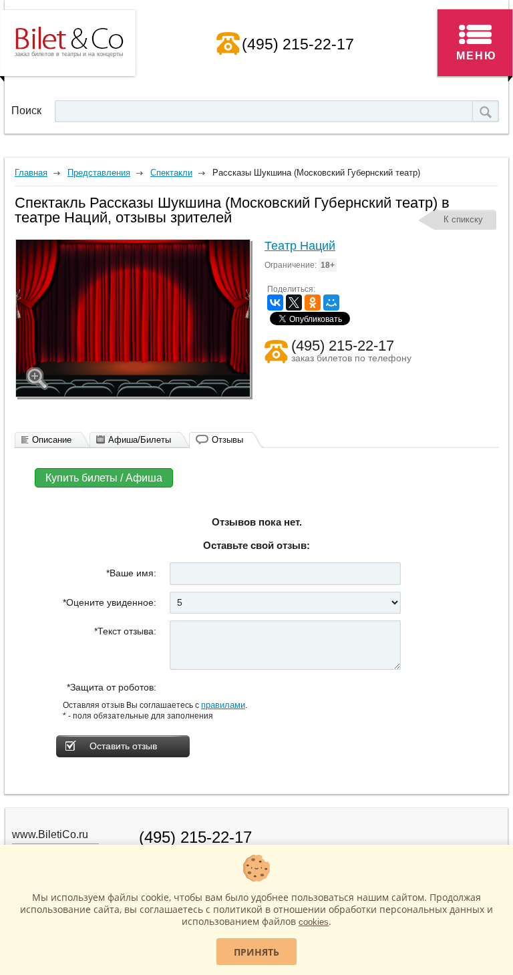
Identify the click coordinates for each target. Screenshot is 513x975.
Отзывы (227, 440)
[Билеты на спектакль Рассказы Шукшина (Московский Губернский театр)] (132, 318)
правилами (223, 705)
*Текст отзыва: (125, 631)
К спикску (463, 219)
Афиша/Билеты (139, 440)
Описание (51, 440)
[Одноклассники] (313, 303)
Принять (256, 952)
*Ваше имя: (131, 573)
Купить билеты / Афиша (103, 477)
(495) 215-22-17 (298, 44)
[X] (294, 303)
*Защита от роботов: (111, 687)
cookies (314, 922)
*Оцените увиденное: (109, 602)
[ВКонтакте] (275, 303)
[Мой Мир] (331, 303)
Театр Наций (300, 245)
